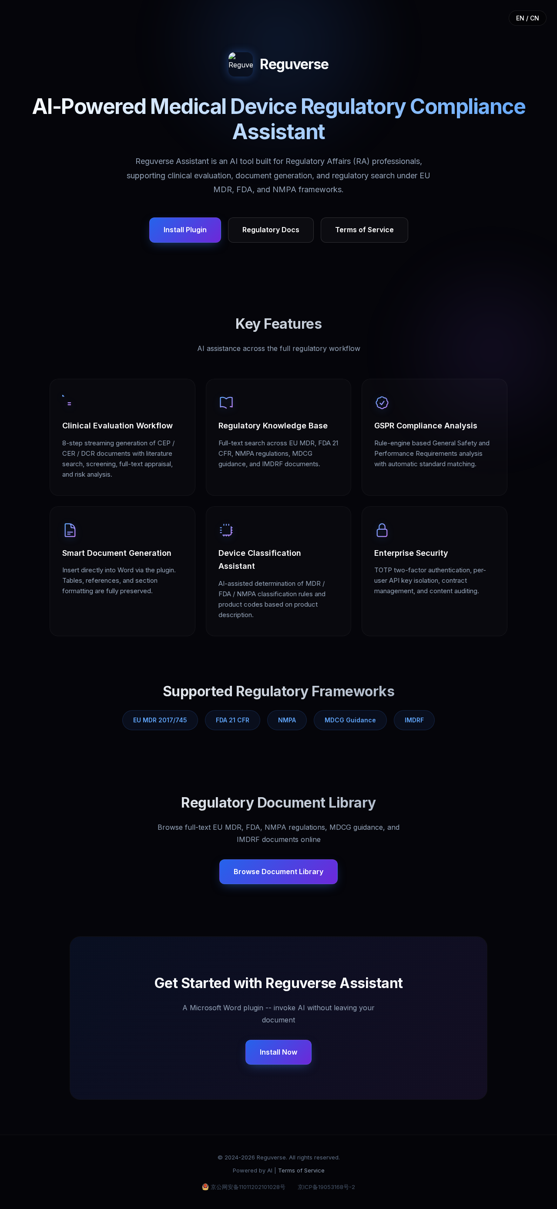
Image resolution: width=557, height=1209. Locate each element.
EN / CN (527, 18)
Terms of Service (364, 229)
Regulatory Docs (270, 229)
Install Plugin (185, 229)
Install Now (278, 1052)
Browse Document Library (278, 871)
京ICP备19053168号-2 (326, 1186)
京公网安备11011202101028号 (248, 1186)
